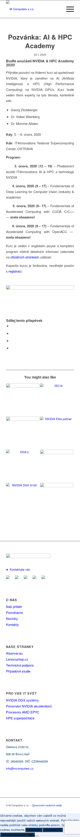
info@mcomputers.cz (20, 768)
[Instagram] (44, 577)
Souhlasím (34, 829)
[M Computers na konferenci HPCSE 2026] (22, 400)
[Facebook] (17, 577)
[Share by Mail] (12, 348)
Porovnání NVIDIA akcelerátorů (29, 706)
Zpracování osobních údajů (47, 805)
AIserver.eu (14, 653)
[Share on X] (12, 333)
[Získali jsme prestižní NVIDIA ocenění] (22, 433)
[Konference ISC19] (56, 400)
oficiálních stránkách (24, 257)
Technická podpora (20, 665)
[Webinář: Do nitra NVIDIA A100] (22, 499)
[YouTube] (35, 577)
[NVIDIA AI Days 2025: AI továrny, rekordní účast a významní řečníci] (56, 466)
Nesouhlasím (52, 829)
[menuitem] (68, 9)
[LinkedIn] (26, 577)
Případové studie (18, 671)
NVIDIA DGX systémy (22, 700)
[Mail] (8, 577)
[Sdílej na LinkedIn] (12, 340)
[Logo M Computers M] (33, 9)
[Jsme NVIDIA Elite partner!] (56, 433)
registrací (15, 271)
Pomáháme (14, 612)
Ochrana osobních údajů (17, 834)
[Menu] (68, 9)
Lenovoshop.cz (17, 659)
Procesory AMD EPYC (22, 712)
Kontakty (12, 624)
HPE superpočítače (20, 718)
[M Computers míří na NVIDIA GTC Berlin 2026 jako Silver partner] (56, 499)
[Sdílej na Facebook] (12, 325)
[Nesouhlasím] (36, 835)
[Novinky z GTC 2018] (22, 466)
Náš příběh (14, 606)
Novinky (12, 618)
